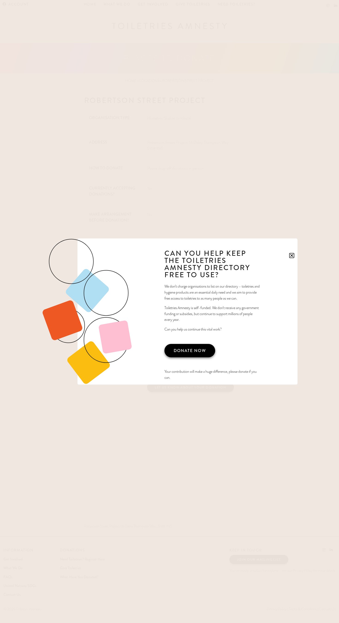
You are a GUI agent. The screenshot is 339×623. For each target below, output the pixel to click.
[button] (292, 255)
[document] (169, 311)
